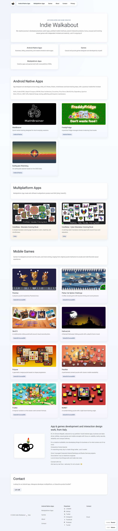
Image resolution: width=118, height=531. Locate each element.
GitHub (68, 511)
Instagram (69, 517)
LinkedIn (68, 509)
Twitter (68, 514)
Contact (65, 3)
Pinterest (68, 522)
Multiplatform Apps (39, 3)
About (57, 3)
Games (50, 3)
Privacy (73, 3)
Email (88, 517)
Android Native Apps (24, 3)
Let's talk (17, 490)
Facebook (69, 519)
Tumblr (68, 525)
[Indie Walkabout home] (13, 3)
